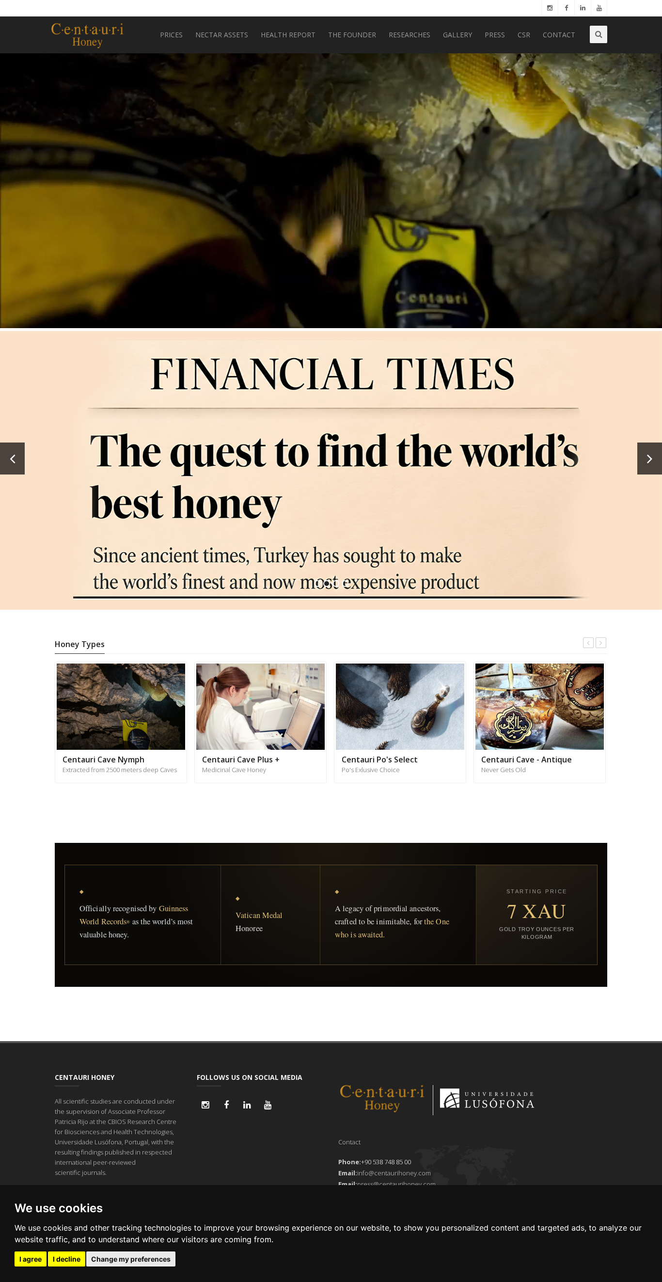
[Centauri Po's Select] (260, 706)
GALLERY (457, 34)
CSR (524, 34)
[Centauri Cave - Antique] (400, 706)
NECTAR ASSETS (221, 34)
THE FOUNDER (352, 34)
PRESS (495, 34)
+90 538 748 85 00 (386, 1161)
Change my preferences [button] (131, 1259)
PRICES (171, 34)
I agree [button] (30, 1259)
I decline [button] (66, 1259)
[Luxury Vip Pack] (539, 706)
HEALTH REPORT (288, 34)
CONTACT (559, 34)
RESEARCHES (409, 34)
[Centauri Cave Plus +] (121, 706)
